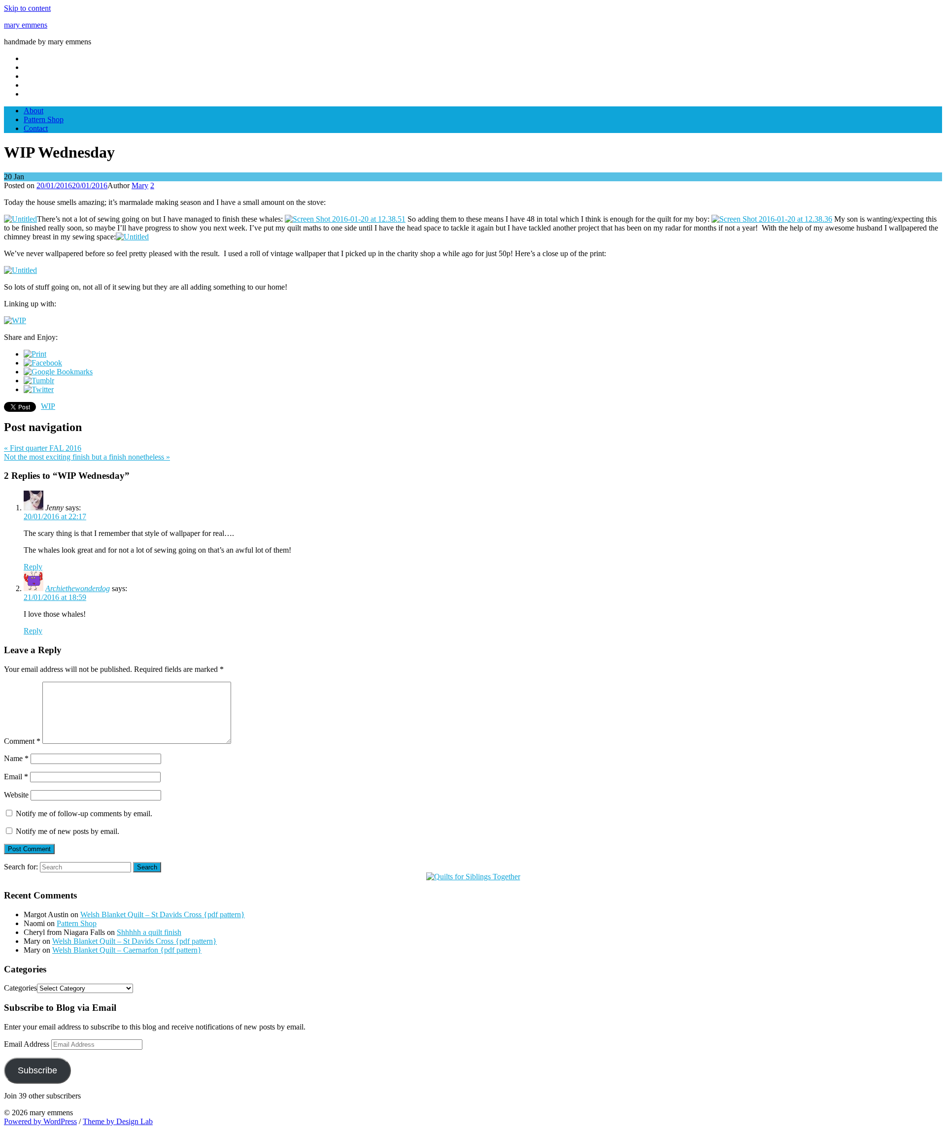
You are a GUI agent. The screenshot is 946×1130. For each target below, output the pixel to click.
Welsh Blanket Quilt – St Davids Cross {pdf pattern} (162, 914)
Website (16, 795)
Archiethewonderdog (77, 588)
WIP (48, 406)
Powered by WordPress (40, 1121)
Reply (33, 567)
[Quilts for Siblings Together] (473, 876)
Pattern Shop (44, 119)
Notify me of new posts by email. (67, 831)
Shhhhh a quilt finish (149, 932)
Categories (20, 988)
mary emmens (25, 25)
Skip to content (27, 8)
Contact (36, 128)
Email (16, 776)
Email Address (27, 1044)
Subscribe (37, 1070)
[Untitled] (20, 219)
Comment (22, 741)
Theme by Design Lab (118, 1121)
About (33, 110)
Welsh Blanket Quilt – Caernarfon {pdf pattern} (127, 950)
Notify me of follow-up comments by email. (84, 813)
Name (16, 758)
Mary (140, 185)
